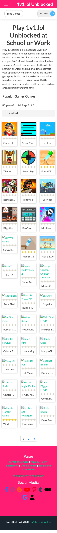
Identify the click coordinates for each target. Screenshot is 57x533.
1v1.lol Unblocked (35, 4)
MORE (44, 13)
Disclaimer (12, 465)
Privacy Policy (38, 461)
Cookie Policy (29, 465)
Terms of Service (18, 461)
